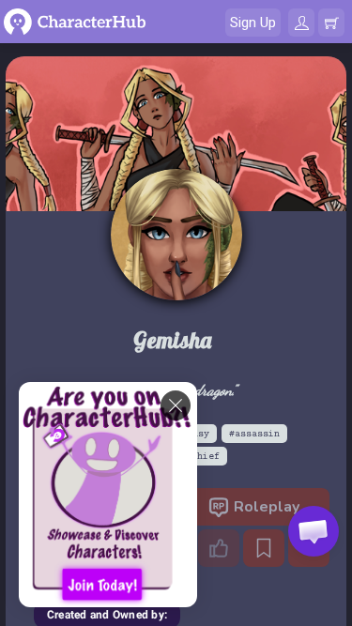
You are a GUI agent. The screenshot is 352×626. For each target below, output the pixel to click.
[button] (313, 531)
